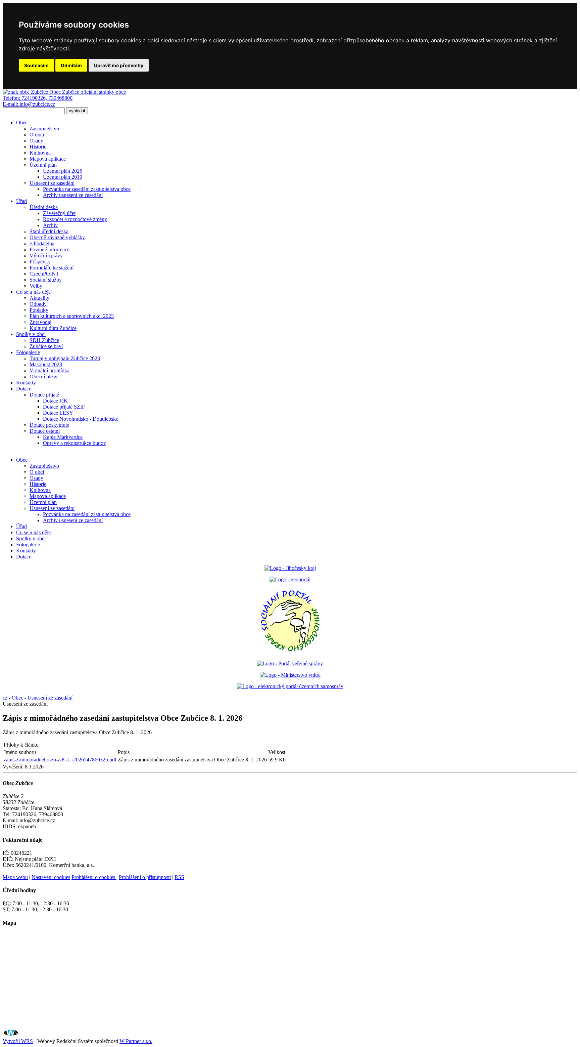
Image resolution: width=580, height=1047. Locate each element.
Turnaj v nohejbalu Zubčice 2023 (65, 358)
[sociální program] (290, 652)
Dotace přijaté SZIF (64, 407)
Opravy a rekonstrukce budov (74, 443)
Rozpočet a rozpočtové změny (75, 219)
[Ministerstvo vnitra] (290, 675)
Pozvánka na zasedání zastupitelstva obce (87, 189)
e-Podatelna (42, 243)
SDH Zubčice (44, 340)
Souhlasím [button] (36, 65)
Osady (36, 140)
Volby (36, 286)
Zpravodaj (40, 322)
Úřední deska (44, 207)
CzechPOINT (44, 274)
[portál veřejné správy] (290, 663)
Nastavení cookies (51, 877)
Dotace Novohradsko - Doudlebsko (80, 419)
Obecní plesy (43, 376)
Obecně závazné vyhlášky (57, 237)
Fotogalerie (28, 352)
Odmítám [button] (71, 65)
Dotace (23, 388)
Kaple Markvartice (63, 437)
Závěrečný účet (59, 213)
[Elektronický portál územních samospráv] (290, 686)
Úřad (21, 201)
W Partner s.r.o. (135, 1041)
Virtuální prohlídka (49, 370)
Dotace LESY (58, 413)
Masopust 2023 (46, 364)
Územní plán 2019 (62, 177)
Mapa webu (15, 877)
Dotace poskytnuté (49, 425)
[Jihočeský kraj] (290, 568)
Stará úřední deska (49, 231)
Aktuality (39, 298)
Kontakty (26, 382)
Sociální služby (46, 280)
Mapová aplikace (48, 159)
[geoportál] (290, 579)
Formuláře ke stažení (52, 267)
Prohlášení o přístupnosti (145, 877)
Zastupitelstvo (44, 128)
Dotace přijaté (44, 394)
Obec (22, 122)
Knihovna (40, 153)
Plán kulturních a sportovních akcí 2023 (72, 316)
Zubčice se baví (46, 346)
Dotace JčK (55, 401)
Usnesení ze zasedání (52, 183)
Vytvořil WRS (18, 1041)
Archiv (50, 225)
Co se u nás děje (33, 292)
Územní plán (43, 165)
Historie (38, 147)
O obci (37, 134)
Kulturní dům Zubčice (53, 328)
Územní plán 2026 (62, 171)
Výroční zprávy (46, 255)
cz (5, 698)
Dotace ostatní (45, 431)
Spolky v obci (31, 334)
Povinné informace (49, 249)
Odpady (38, 304)
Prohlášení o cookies (93, 877)
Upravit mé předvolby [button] (118, 65)
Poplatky (39, 310)
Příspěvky (40, 261)
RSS (179, 877)
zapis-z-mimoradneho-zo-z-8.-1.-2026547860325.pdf (60, 759)
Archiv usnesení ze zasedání (73, 195)
